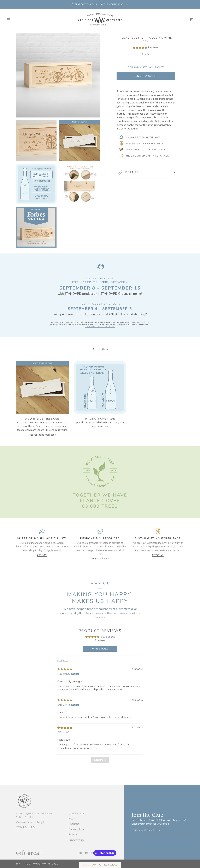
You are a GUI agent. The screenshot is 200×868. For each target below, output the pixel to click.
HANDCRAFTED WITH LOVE (143, 137)
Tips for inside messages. (42, 434)
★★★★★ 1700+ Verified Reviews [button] (100, 865)
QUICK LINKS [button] (77, 813)
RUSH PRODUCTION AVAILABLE (146, 149)
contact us (158, 554)
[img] (64, 669)
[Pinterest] (86, 853)
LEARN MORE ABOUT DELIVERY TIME (100, 327)
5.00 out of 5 (108, 637)
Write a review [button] (100, 648)
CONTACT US (25, 827)
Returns (73, 834)
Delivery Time (76, 829)
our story (42, 554)
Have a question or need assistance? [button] (34, 815)
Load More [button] (100, 759)
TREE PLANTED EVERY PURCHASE (147, 155)
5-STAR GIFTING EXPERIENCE (144, 143)
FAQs (72, 818)
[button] (140, 47)
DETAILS (132, 172)
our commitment (100, 558)
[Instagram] (92, 853)
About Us (74, 824)
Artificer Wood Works (35, 863)
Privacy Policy (76, 840)
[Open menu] (11, 19)
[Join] (189, 830)
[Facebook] (81, 853)
